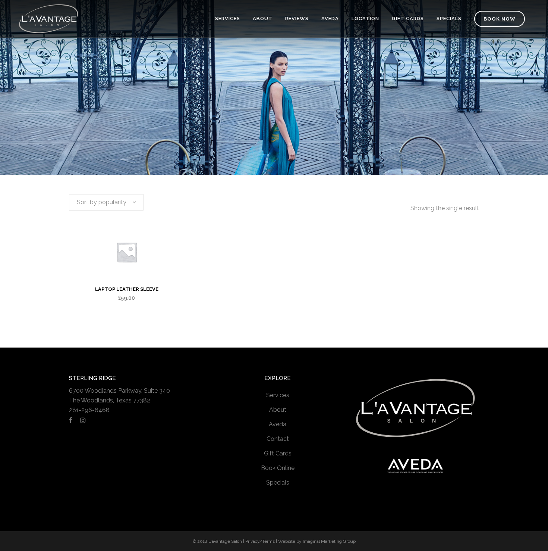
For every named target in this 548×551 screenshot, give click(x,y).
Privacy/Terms (260, 541)
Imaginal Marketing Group (329, 541)
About (277, 409)
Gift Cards (278, 453)
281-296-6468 (89, 410)
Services (277, 395)
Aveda (277, 424)
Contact (278, 438)
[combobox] (106, 202)
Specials (277, 482)
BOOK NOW (500, 19)
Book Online (278, 467)
